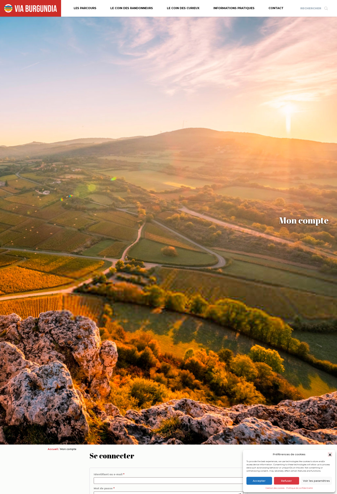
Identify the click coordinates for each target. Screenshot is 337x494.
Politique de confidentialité (299, 488)
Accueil (53, 449)
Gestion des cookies (275, 488)
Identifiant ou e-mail (109, 474)
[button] (330, 454)
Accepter (259, 480)
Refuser (286, 480)
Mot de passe (104, 488)
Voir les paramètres (316, 480)
